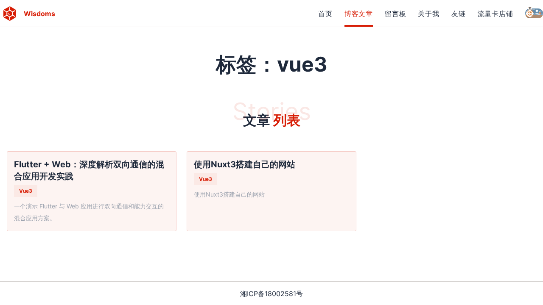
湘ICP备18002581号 (271, 293)
